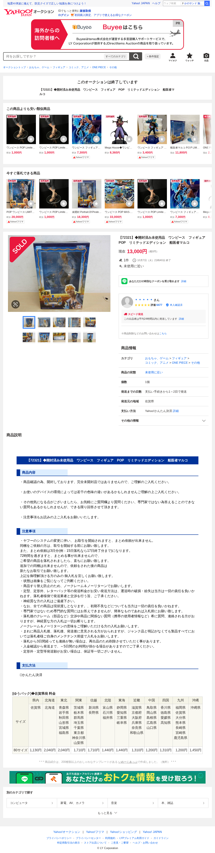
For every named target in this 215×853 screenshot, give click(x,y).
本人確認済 (176, 304)
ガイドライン (161, 838)
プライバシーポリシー (59, 838)
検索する (136, 56)
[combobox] (53, 56)
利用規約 (110, 838)
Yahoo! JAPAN (141, 3)
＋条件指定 (152, 56)
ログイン (63, 15)
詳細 (183, 281)
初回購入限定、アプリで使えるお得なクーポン (103, 15)
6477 (159, 304)
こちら (163, 333)
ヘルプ (156, 3)
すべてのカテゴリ (116, 56)
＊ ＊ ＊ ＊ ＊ (144, 300)
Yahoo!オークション (66, 831)
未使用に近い (154, 372)
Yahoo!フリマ (95, 831)
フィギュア (59, 67)
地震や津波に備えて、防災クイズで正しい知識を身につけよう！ (47, 3)
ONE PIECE (99, 67)
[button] (163, 420)
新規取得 (85, 10)
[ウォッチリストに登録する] (31, 139)
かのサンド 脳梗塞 (194, 3)
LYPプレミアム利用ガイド (134, 838)
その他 (113, 67)
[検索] (207, 3)
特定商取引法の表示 (68, 842)
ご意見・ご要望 (119, 842)
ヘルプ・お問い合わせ (145, 842)
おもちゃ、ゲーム (39, 67)
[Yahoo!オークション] (29, 10)
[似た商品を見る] (15, 304)
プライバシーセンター (88, 838)
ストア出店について (95, 842)
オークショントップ (14, 67)
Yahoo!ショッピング (123, 831)
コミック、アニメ (79, 67)
